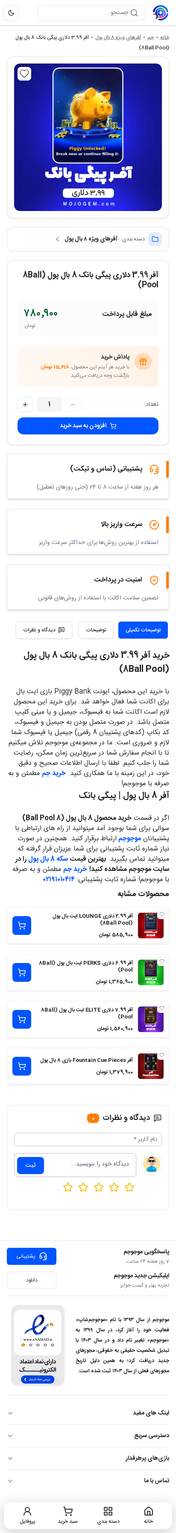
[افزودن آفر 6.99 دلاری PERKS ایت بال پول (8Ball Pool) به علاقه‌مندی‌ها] (162, 961)
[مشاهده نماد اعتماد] (38, 1345)
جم (150, 37)
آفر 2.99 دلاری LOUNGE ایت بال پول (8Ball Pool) (93, 919)
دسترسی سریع (151, 1436)
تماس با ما (156, 1481)
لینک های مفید (151, 1413)
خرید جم (54, 773)
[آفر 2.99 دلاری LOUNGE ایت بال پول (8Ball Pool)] (151, 925)
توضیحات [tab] (96, 630)
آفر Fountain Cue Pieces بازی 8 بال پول (86, 1060)
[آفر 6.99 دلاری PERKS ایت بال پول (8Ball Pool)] (151, 972)
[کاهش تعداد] (73, 404)
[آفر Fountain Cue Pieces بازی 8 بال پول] (151, 1066)
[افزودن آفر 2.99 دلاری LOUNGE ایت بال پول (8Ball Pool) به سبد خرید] (21, 925)
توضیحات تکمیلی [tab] (143, 630)
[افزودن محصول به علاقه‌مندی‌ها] (24, 74)
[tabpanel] (88, 767)
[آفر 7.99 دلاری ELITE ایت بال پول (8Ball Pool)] (151, 1019)
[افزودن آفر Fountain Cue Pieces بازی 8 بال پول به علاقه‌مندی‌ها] (162, 1055)
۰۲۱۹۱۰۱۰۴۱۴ (59, 879)
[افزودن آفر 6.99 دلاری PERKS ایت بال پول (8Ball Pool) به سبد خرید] (21, 972)
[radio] (68, 1187)
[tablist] (123, 630)
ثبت (30, 1165)
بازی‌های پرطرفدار (147, 1458)
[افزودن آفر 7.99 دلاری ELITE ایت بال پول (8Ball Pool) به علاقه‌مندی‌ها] (162, 1008)
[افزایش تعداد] (25, 404)
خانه (164, 37)
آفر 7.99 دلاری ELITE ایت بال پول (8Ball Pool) (87, 1013)
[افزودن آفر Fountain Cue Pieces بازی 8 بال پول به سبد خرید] (21, 1066)
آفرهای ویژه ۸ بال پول (118, 37)
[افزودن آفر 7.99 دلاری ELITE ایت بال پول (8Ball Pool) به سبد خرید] (21, 1019)
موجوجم (129, 839)
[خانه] (161, 12)
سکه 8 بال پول (48, 859)
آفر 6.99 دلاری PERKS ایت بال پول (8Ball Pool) (86, 966)
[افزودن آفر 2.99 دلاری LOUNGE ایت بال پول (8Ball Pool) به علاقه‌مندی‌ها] (162, 914)
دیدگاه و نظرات (39, 630)
